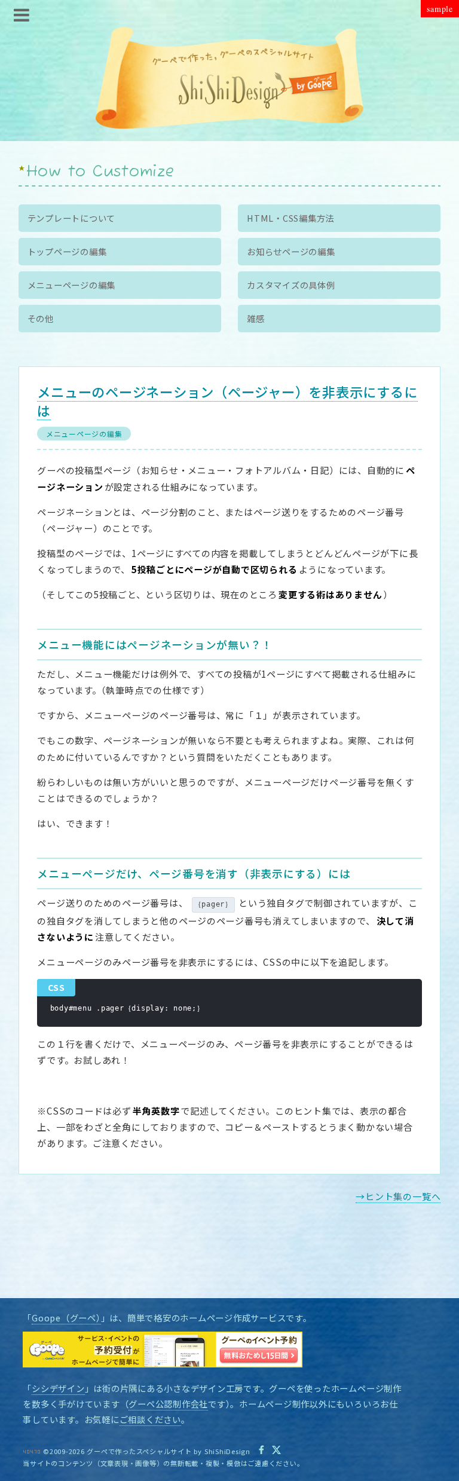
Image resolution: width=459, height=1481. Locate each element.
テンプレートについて (71, 218)
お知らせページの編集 (291, 251)
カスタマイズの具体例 (291, 285)
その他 (40, 318)
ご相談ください (150, 1419)
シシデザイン (58, 1388)
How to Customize (100, 172)
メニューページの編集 (84, 434)
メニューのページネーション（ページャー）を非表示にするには (227, 401)
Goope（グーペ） (66, 1317)
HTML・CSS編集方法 (290, 218)
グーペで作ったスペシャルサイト (139, 1451)
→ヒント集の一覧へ (398, 1196)
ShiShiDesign (227, 1451)
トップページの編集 (67, 251)
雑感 (256, 318)
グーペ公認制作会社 (168, 1403)
